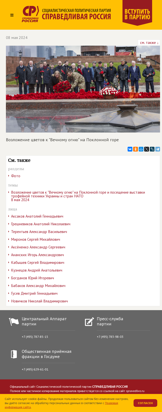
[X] (146, 149)
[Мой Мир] (141, 149)
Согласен (145, 403)
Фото (15, 175)
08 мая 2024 (16, 37)
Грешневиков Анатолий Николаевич (40, 224)
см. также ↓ (149, 42)
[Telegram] (157, 149)
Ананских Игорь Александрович (37, 254)
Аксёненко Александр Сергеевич (38, 247)
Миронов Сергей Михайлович (35, 239)
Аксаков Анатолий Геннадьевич (37, 216)
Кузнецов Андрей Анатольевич (36, 270)
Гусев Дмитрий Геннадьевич (34, 293)
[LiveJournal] (152, 149)
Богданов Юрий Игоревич (32, 278)
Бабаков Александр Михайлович (38, 285)
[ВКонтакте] (130, 149)
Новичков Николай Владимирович (39, 301)
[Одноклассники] (135, 149)
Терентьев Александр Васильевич (39, 231)
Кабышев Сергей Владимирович (37, 262)
